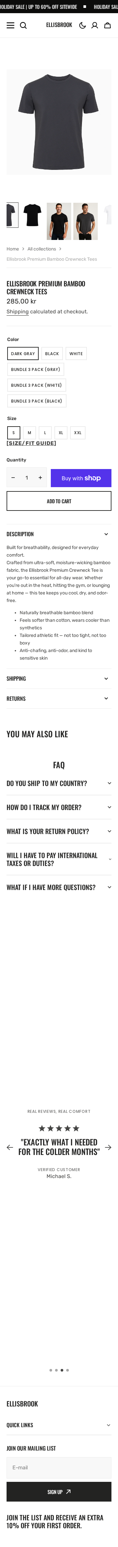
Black (54, 355)
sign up (55, 1491)
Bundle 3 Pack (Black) (37, 402)
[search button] (23, 25)
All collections (42, 249)
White (78, 355)
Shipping (18, 311)
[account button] (95, 25)
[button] (82, 25)
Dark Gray (25, 355)
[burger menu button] (10, 25)
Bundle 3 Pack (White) (37, 387)
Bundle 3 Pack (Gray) (37, 371)
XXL (80, 434)
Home (13, 249)
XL (63, 434)
